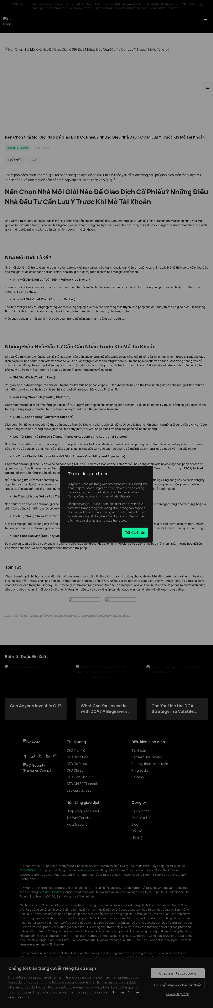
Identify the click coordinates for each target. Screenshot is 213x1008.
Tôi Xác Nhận (135, 532)
